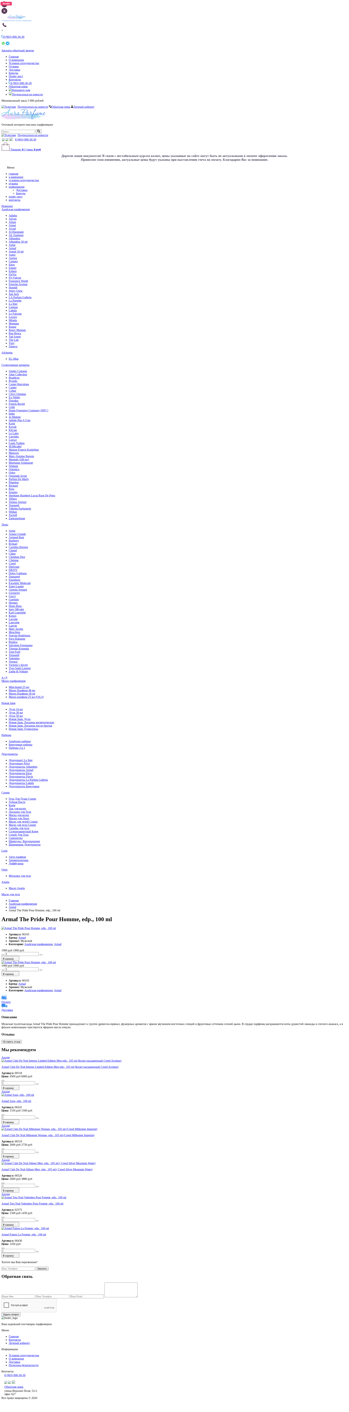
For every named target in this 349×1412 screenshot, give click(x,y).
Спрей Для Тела (19, 834)
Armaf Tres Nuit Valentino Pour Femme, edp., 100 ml (32, 1203)
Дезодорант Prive (19, 763)
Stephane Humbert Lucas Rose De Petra (32, 495)
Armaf (12, 248)
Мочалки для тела (20, 875)
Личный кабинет (83, 106)
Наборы (6, 735)
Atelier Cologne (18, 371)
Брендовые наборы (20, 744)
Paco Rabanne (17, 638)
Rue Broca (15, 333)
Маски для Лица (19, 818)
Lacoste (13, 619)
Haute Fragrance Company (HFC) (28, 410)
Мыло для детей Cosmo (23, 821)
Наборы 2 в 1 (17, 747)
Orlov (12, 472)
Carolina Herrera (18, 547)
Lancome (14, 622)
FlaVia (12, 274)
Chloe (12, 553)
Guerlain (14, 599)
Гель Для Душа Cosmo (22, 798)
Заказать (42, 1268)
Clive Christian (17, 394)
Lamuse (13, 307)
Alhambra (14, 238)
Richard (13, 485)
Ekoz (12, 264)
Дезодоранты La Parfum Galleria (28, 779)
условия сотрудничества (24, 180)
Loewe (13, 439)
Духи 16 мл (16, 709)
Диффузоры (16, 863)
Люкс (4, 524)
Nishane (13, 466)
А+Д (4, 677)
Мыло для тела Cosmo (22, 824)
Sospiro (13, 492)
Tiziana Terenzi (17, 502)
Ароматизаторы (18, 860)
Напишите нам (21, 90)
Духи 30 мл (16, 712)
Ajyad (12, 228)
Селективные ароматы (15, 364)
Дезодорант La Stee (21, 760)
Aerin (12, 530)
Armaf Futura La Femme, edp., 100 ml (23, 1234)
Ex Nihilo (14, 397)
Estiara (13, 271)
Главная (14, 56)
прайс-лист (16, 196)
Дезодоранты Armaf (21, 770)
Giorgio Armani (18, 589)
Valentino (14, 658)
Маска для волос (19, 815)
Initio (12, 413)
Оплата (6, 1002)
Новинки (7, 206)
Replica (13, 642)
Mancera (14, 452)
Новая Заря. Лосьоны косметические (31, 722)
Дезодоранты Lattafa (21, 783)
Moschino (14, 632)
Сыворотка (16, 838)
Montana (14, 323)
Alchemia (7, 352)
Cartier (13, 387)
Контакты (15, 79)
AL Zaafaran (16, 235)
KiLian (13, 430)
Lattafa (13, 310)
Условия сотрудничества (24, 63)
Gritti (12, 407)
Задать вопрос (11, 1314)
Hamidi (13, 287)
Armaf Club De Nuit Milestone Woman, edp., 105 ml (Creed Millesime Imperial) (47, 1135)
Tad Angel (15, 336)
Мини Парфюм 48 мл (22, 690)
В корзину (9, 959)
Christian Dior (17, 556)
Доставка (14, 69)
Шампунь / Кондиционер (24, 841)
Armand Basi (16, 537)
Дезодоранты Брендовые (24, 786)
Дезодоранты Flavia (21, 776)
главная (13, 173)
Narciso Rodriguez (19, 635)
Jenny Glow (16, 290)
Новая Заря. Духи (20, 719)
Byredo (13, 380)
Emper (12, 267)
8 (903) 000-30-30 (21, 83)
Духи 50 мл (16, 715)
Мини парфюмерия (13, 680)
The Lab (14, 339)
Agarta (5, 882)
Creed (12, 563)
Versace (13, 661)
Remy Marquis (17, 330)
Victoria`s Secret (18, 664)
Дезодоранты (9, 754)
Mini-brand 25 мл (19, 687)
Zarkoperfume (17, 518)
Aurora (13, 258)
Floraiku (13, 400)
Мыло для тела (10, 894)
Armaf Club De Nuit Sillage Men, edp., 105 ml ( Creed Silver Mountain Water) (47, 1169)
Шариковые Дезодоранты (25, 844)
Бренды (13, 73)
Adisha (13, 215)
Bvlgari (13, 543)
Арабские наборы (20, 741)
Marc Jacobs (16, 628)
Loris (4, 850)
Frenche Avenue (18, 284)
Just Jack (14, 294)
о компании (16, 177)
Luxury (13, 317)
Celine (12, 390)
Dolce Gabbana (18, 573)
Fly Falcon (15, 277)
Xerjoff (13, 515)
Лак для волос (17, 808)
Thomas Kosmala (19, 648)
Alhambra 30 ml (18, 241)
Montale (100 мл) (19, 459)
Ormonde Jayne (18, 475)
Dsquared (14, 576)
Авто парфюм (17, 856)
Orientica (14, 469)
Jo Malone (15, 416)
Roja (11, 488)
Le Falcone (15, 313)
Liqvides (14, 436)
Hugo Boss (15, 606)
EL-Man (14, 358)
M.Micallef (15, 446)
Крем (12, 805)
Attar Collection (18, 374)
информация (16, 186)
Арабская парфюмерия (15, 209)
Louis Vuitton (17, 443)
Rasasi (12, 326)
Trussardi (14, 505)
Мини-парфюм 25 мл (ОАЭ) (26, 696)
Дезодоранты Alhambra (23, 766)
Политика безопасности (24, 1365)
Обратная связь (18, 86)
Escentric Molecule (20, 583)
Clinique (14, 560)
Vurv (12, 343)
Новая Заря (8, 703)
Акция (5, 1057)
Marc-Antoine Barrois (21, 456)
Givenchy (14, 592)
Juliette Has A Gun (19, 420)
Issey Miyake (16, 609)
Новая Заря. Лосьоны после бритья (30, 725)
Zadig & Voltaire (18, 671)
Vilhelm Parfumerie (20, 508)
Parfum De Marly (19, 479)
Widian (13, 511)
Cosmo (5, 792)
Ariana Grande (17, 534)
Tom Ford (14, 651)
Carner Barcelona (19, 384)
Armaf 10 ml (16, 251)
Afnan (12, 222)
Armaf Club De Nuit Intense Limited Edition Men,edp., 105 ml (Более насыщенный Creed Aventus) (60, 1066)
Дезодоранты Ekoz (20, 773)
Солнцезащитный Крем (23, 831)
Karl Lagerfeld (17, 612)
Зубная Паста (17, 802)
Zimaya (13, 346)
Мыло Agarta (17, 888)
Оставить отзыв (11, 1041)
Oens (4, 869)
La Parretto (15, 300)
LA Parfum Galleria (20, 297)
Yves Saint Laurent (20, 668)
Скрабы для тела (19, 828)
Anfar (12, 245)
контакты (14, 199)
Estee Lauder (16, 586)
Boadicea (14, 377)
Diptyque (14, 566)
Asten (12, 254)
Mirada (13, 320)
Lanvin (13, 625)
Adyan (13, 218)
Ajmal (12, 225)
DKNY (13, 570)
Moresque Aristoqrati (21, 462)
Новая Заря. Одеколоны (23, 728)
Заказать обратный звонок (17, 50)
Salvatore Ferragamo (21, 645)
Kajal (12, 423)
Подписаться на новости (27, 94)
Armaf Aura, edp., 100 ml (16, 1101)
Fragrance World (18, 281)
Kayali (12, 426)
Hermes (13, 602)
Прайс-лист (16, 76)
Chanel (13, 550)
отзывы (13, 183)
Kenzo (12, 615)
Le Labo (14, 433)
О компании (16, 59)
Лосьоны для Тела (20, 811)
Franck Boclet (17, 403)
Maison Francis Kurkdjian (24, 449)
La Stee (13, 303)
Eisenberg (14, 579)
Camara (13, 261)
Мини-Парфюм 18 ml (22, 693)
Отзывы (14, 66)
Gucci (12, 596)
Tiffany (13, 498)
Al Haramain (16, 231)
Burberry (14, 540)
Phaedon (14, 482)
